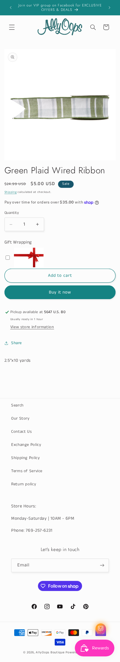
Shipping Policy (25, 458)
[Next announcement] (109, 7)
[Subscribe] (102, 565)
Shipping (10, 192)
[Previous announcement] (10, 7)
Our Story (20, 418)
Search (17, 405)
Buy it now (60, 292)
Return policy (23, 484)
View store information (32, 327)
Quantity (11, 213)
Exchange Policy (26, 445)
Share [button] (16, 343)
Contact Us (21, 431)
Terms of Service (26, 471)
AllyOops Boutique (50, 652)
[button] (11, 27)
